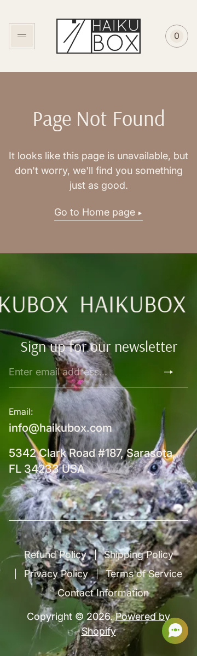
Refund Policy (55, 554)
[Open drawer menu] (22, 36)
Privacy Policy (56, 573)
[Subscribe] (173, 372)
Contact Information (103, 593)
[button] (171, 630)
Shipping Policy (138, 554)
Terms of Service (144, 573)
